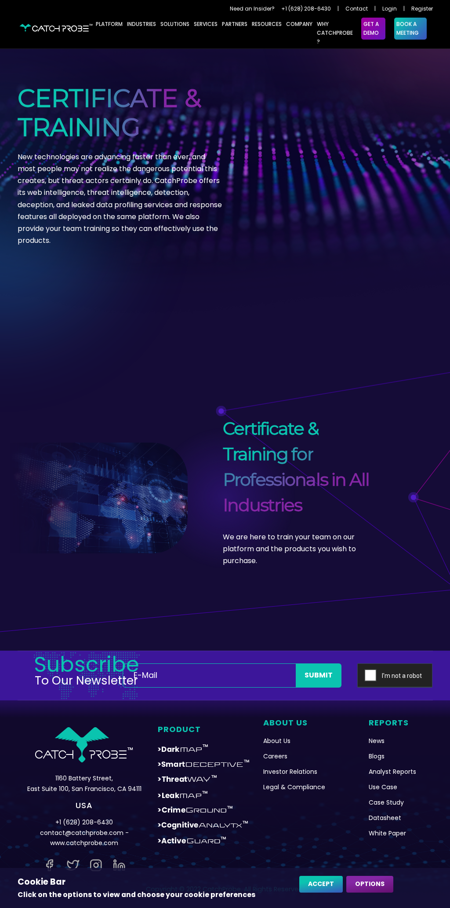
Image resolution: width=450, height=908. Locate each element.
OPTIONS (370, 883)
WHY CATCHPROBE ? (335, 32)
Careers (275, 756)
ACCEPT (321, 883)
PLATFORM (109, 24)
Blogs (377, 756)
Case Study (386, 802)
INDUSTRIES (141, 24)
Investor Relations (290, 771)
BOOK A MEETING (407, 28)
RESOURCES (267, 24)
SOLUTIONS (174, 24)
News (377, 740)
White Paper (387, 833)
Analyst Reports (392, 771)
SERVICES (206, 24)
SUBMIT (319, 675)
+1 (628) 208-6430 (306, 8)
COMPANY (299, 24)
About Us (276, 740)
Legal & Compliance (294, 787)
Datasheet (385, 817)
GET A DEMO (371, 28)
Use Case (383, 787)
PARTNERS (234, 24)
